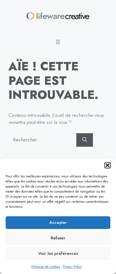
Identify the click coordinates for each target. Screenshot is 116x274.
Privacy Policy (72, 266)
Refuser (58, 238)
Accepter (58, 222)
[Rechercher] (84, 140)
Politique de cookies (45, 266)
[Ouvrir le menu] (58, 42)
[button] (107, 165)
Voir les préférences (58, 253)
